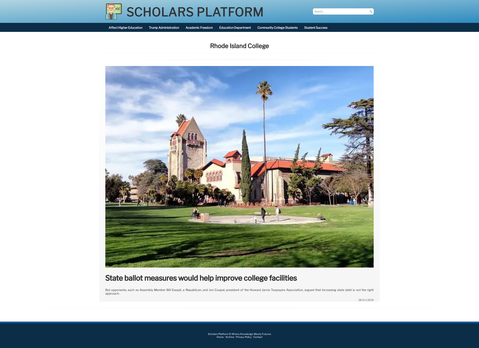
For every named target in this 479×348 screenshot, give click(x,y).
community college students (277, 27)
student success (315, 27)
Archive (229, 337)
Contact (258, 337)
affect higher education (125, 27)
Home (220, 337)
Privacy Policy (244, 337)
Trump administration (164, 27)
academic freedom (199, 27)
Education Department (235, 27)
